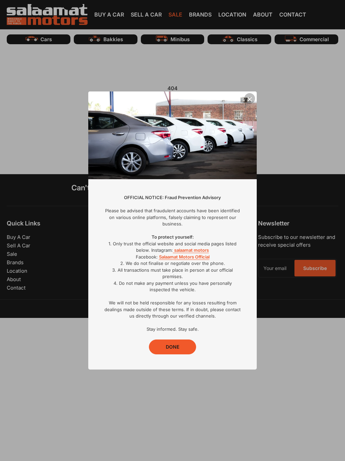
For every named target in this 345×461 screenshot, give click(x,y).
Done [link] (172, 347)
